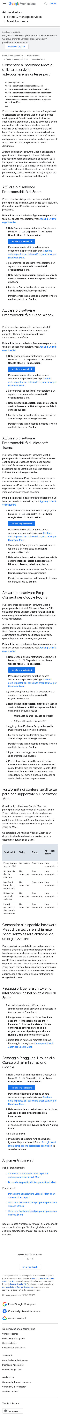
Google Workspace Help (12, 56)
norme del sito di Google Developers (17, 1287)
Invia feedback (30, 1267)
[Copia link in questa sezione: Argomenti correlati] (36, 1160)
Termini (5, 1403)
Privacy (15, 1403)
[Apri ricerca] (45, 3)
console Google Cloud (12, 1369)
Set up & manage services (24, 17)
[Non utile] (32, 1258)
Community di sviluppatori (14, 1387)
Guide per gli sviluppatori (13, 1338)
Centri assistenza (10, 1334)
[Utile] (28, 1258)
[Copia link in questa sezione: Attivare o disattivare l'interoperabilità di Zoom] (44, 192)
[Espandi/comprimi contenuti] (23, 82)
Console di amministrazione (15, 1360)
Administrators (12, 12)
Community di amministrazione (16, 1382)
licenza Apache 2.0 (18, 1284)
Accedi (53, 3)
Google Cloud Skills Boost (13, 1348)
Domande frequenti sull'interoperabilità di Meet (32, 1182)
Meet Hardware (17, 21)
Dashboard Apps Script (12, 1365)
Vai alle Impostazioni (22, 241)
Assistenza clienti (10, 1391)
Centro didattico (9, 1343)
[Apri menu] (5, 3)
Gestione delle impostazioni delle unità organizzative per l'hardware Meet (32, 254)
